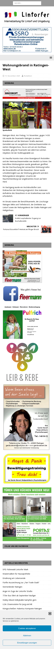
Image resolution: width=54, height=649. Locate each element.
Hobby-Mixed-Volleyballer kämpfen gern (19, 600)
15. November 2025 (12, 76)
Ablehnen (27, 635)
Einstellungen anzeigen (27, 643)
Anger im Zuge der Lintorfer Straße (17, 591)
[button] (50, 613)
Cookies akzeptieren (27, 628)
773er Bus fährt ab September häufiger (19, 595)
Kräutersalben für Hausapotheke (16, 574)
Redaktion (28, 76)
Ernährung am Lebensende (14, 578)
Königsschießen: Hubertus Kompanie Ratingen (22, 608)
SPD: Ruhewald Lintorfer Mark (15, 569)
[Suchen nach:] (27, 3)
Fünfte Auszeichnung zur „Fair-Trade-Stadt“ (21, 582)
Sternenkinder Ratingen (12, 587)
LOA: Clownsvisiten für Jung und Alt (17, 604)
